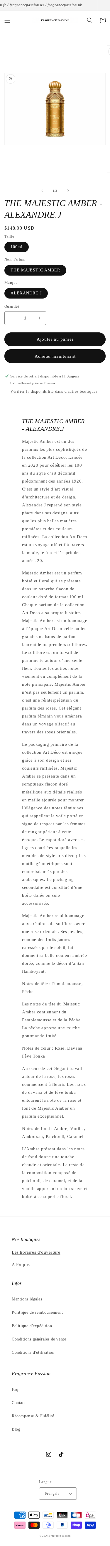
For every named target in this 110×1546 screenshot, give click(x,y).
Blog (16, 1429)
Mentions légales (27, 1299)
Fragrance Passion (59, 1536)
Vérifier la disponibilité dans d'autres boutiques (53, 391)
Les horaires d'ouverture (36, 1252)
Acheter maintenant (55, 356)
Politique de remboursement (37, 1312)
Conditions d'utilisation (33, 1352)
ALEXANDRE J (26, 293)
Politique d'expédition (32, 1326)
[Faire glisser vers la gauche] (42, 190)
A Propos (21, 1264)
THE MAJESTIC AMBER (35, 270)
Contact (19, 1403)
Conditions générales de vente (39, 1339)
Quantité (11, 306)
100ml (17, 247)
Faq (15, 1389)
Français (52, 1493)
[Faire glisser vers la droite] (68, 190)
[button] (7, 20)
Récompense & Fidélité (33, 1416)
